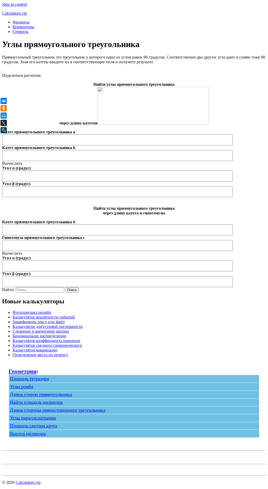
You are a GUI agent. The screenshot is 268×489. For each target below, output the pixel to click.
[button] (12, 163)
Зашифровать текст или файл (39, 322)
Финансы (21, 22)
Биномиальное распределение (39, 336)
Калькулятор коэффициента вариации (46, 340)
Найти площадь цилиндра (36, 402)
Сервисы (21, 31)
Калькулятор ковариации (35, 350)
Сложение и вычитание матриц (41, 331)
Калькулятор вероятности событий (44, 317)
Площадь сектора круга (33, 425)
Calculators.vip (14, 13)
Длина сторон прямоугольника (41, 394)
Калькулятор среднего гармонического (47, 345)
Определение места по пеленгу (40, 354)
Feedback (10, 469)
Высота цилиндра (28, 433)
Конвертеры (23, 27)
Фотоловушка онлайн (32, 312)
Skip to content (14, 4)
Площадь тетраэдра (29, 378)
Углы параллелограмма (33, 417)
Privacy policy (14, 457)
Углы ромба (21, 386)
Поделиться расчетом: (21, 75)
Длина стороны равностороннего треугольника (57, 410)
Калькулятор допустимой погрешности (48, 326)
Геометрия (22, 371)
